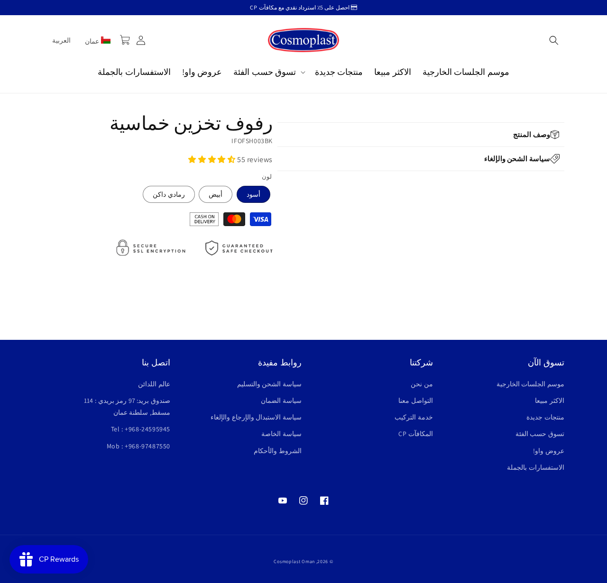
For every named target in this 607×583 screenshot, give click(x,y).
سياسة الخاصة (281, 433)
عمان (93, 41)
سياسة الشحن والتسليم (269, 384)
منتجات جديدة (545, 417)
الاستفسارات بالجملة (535, 467)
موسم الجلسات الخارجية (530, 384)
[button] (553, 40)
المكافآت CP (415, 433)
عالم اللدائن (154, 384)
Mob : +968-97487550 (138, 446)
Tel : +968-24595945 (140, 429)
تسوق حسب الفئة (539, 433)
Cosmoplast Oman (294, 561)
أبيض (215, 194)
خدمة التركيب (414, 417)
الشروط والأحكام (278, 450)
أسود (253, 194)
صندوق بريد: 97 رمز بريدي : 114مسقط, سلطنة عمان (127, 406)
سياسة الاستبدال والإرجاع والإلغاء (256, 417)
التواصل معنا (415, 400)
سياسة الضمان (281, 400)
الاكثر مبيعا (549, 400)
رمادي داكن (169, 194)
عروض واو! (548, 450)
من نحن (422, 384)
